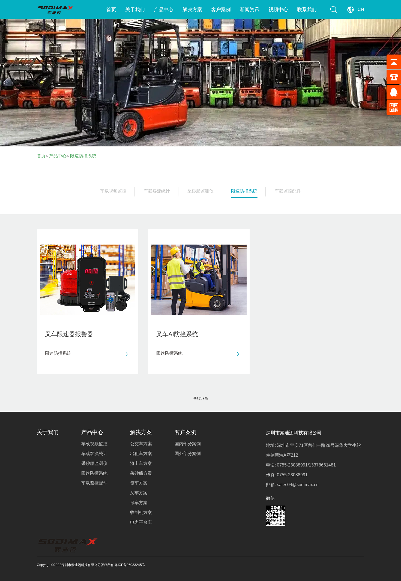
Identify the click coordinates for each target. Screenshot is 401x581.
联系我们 (307, 9)
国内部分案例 (188, 443)
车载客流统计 (157, 191)
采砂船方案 (141, 473)
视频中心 (278, 9)
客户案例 (221, 9)
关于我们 (135, 9)
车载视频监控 (113, 191)
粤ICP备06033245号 (130, 565)
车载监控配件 (288, 191)
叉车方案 (139, 492)
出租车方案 (141, 453)
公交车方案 (141, 443)
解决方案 (192, 9)
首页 (111, 9)
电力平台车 (141, 522)
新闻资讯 (249, 9)
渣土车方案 (141, 463)
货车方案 (139, 483)
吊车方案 (139, 502)
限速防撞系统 (83, 155)
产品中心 (163, 9)
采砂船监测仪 (200, 191)
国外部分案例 (188, 453)
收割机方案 (141, 512)
